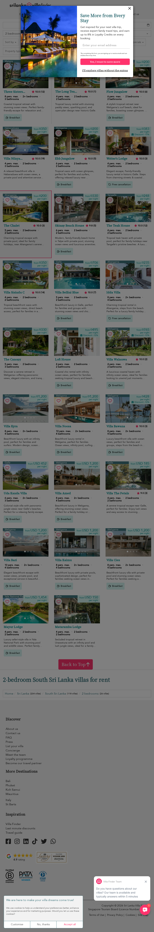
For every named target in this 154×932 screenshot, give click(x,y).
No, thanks (43, 924)
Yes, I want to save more (105, 62)
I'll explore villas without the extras (105, 70)
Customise (17, 924)
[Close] (129, 9)
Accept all (70, 924)
